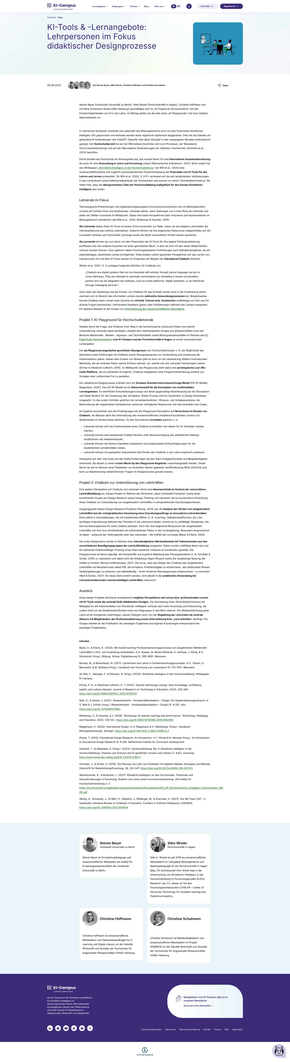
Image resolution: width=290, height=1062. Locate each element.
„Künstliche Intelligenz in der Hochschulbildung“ (126, 167)
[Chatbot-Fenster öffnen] (279, 1051)
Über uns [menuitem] (159, 6)
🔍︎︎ (189, 6)
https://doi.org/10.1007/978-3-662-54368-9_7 (142, 730)
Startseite (52, 17)
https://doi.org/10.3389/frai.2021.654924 (103, 807)
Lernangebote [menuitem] (99, 6)
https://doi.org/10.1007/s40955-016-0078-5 (166, 768)
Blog (60, 17)
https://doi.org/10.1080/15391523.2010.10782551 (108, 693)
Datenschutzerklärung (189, 1029)
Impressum (170, 1029)
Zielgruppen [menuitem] (117, 6)
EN (178, 6)
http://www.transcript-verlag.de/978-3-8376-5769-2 (110, 757)
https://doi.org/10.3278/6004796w (99, 709)
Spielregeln (237, 1029)
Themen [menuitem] (134, 6)
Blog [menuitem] (146, 6)
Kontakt (207, 1029)
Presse (217, 1029)
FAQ (227, 1029)
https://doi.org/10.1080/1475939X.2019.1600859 (144, 719)
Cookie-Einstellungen (151, 1029)
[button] (223, 85)
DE (173, 6)
